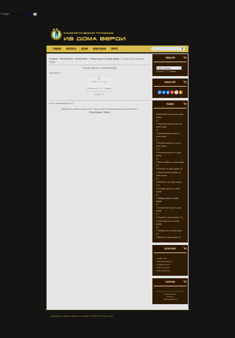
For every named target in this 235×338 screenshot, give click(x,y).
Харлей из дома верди (167, 217)
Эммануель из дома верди (169, 230)
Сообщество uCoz (163, 264)
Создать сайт (162, 258)
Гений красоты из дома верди (167, 222)
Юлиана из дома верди (168, 168)
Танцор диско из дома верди (104, 59)
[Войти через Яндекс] (172, 92)
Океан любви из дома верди (170, 161)
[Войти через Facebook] (168, 92)
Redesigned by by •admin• (60, 316)
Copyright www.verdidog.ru (80, 316)
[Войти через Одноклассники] (180, 92)
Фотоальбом (66, 59)
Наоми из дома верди (167, 237)
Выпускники (81, 59)
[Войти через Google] (176, 92)
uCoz (111, 316)
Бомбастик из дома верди (169, 181)
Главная (53, 59)
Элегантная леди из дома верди (168, 209)
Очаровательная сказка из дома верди (169, 125)
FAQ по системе (163, 267)
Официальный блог (164, 261)
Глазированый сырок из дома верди (168, 135)
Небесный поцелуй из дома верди (169, 115)
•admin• (108, 88)
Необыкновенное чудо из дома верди (168, 144)
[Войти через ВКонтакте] (164, 92)
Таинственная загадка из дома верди (168, 174)
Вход (106, 112)
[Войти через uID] (159, 92)
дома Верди (95, 39)
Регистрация (95, 112)
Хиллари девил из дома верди (168, 190)
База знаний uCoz (163, 270)
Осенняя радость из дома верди (168, 154)
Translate (173, 71)
